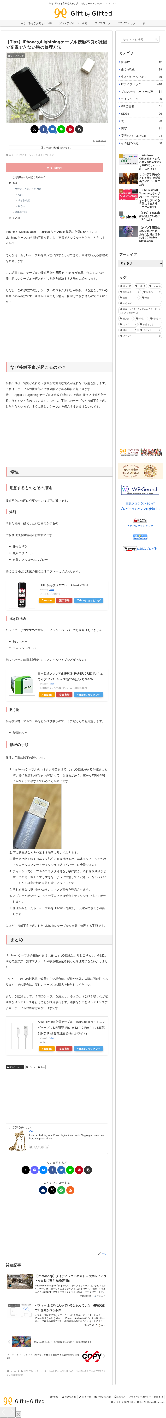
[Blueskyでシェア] (43, 1170)
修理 (15, 183)
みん (31, 1131)
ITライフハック (16, 1067)
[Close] (18, 1415)
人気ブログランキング (140, 526)
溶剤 (20, 194)
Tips (43, 1067)
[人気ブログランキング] (140, 520)
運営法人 (120, 1396)
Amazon (47, 600)
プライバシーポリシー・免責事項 (146, 1396)
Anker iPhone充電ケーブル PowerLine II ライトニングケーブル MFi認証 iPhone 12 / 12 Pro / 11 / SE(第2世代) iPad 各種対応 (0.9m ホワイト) (71, 1027)
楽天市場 (64, 600)
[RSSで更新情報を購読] (47, 1147)
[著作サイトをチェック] (31, 1147)
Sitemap (54, 1396)
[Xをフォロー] (36, 1147)
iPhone (32, 1067)
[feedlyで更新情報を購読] (42, 1147)
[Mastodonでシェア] (34, 1170)
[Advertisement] (57, 333)
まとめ (16, 217)
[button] (79, 129)
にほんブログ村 (147, 548)
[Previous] (4, 1412)
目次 (50, 168)
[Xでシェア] (34, 129)
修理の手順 (21, 212)
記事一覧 (86, 1396)
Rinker (51, 589)
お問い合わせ (104, 1396)
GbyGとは (70, 1396)
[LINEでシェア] (61, 129)
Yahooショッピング (89, 600)
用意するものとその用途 (28, 188)
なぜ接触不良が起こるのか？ (29, 177)
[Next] (12, 1412)
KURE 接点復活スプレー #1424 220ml (63, 585)
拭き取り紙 (24, 200)
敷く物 (21, 206)
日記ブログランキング (140, 503)
